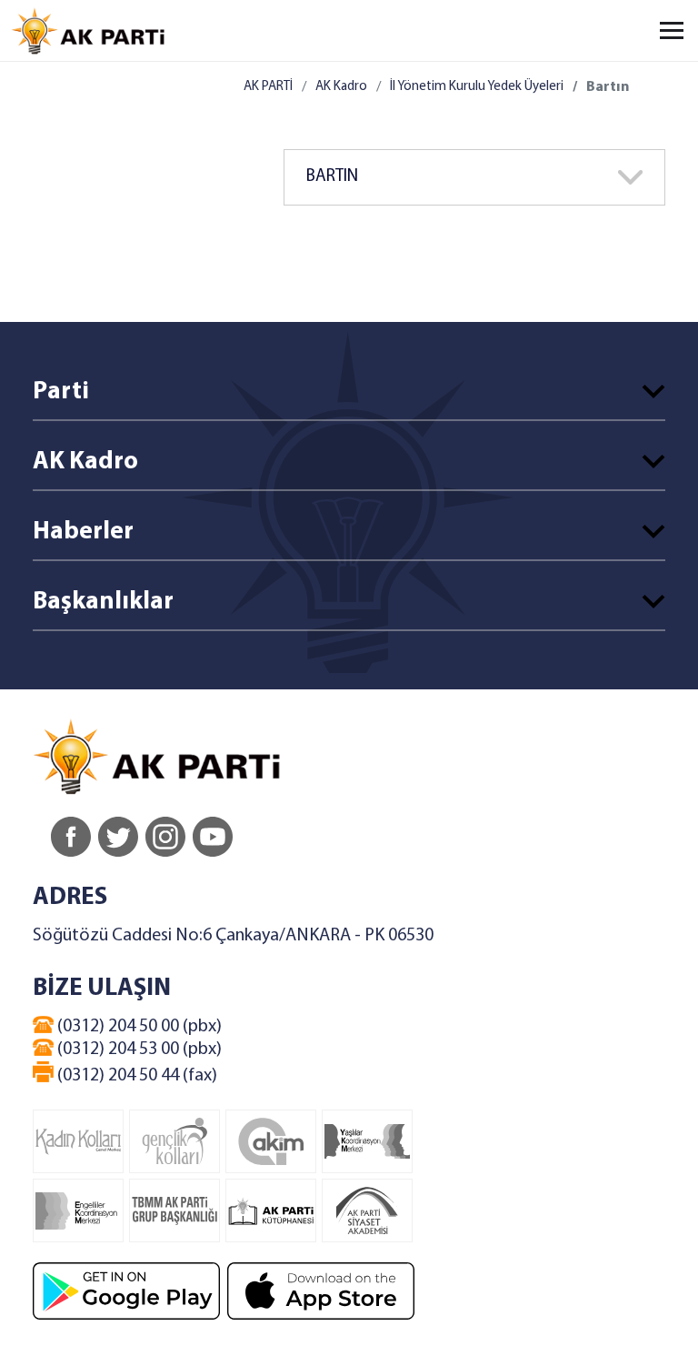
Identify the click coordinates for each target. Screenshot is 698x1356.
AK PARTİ (268, 87)
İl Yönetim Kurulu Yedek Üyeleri (476, 87)
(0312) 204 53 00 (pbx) (138, 1049)
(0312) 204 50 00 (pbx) (138, 1027)
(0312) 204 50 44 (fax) (135, 1076)
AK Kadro (341, 87)
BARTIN (332, 177)
